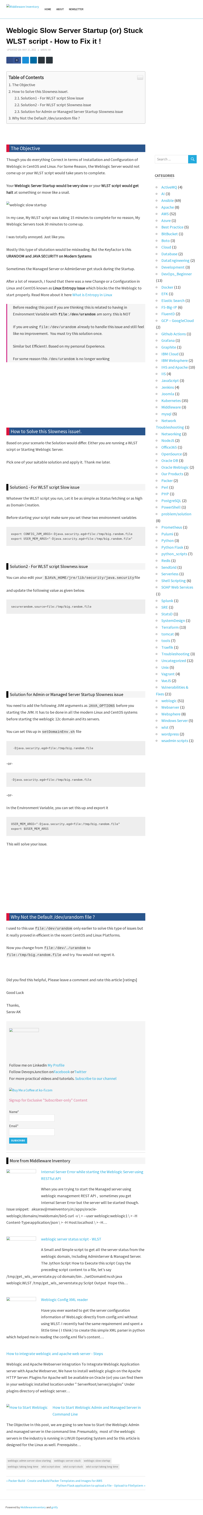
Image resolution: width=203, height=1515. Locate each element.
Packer (167, 480)
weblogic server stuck (67, 1460)
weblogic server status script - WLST (71, 1238)
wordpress (170, 733)
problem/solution (176, 513)
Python (167, 540)
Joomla (167, 393)
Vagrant (168, 673)
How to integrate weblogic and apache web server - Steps (54, 1353)
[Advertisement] (75, 395)
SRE (164, 607)
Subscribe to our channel (96, 1078)
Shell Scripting (173, 580)
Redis (165, 560)
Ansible (167, 200)
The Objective (23, 84)
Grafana (168, 340)
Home (48, 9)
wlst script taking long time (102, 1466)
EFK (164, 293)
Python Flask (172, 547)
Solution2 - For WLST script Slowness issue (56, 104)
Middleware (171, 407)
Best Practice (172, 227)
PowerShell (171, 507)
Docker (167, 287)
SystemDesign (173, 620)
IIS (163, 373)
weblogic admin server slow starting (29, 1460)
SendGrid (168, 567)
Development (173, 267)
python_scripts (174, 553)
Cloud (166, 247)
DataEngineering (175, 260)
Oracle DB (169, 460)
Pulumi (167, 533)
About (60, 9)
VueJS (166, 680)
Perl (164, 487)
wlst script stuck (73, 1466)
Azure (166, 220)
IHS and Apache (174, 367)
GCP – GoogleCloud (177, 320)
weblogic (169, 700)
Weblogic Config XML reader (64, 1299)
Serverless (169, 573)
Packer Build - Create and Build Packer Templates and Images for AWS (55, 1481)
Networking (171, 433)
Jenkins (167, 387)
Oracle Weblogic (175, 467)
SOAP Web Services (177, 587)
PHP (165, 493)
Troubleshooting (175, 653)
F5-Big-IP (169, 307)
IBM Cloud (169, 353)
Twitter (80, 1071)
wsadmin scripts (174, 740)
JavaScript (170, 380)
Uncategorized (173, 660)
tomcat (167, 633)
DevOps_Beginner (176, 273)
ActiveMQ (169, 187)
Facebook (62, 1071)
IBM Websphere (174, 360)
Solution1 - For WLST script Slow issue (52, 97)
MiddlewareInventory (33, 1507)
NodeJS (167, 440)
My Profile (56, 1065)
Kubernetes (171, 400)
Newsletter (76, 9)
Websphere (170, 713)
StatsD (167, 613)
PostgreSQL (171, 500)
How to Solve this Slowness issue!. (40, 91)
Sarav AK (45, 49)
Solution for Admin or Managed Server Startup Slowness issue (72, 111)
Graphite (168, 347)
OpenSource (171, 453)
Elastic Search (173, 300)
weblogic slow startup (97, 1460)
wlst (165, 727)
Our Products (172, 473)
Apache (167, 207)
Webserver (170, 707)
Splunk (167, 600)
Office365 (169, 447)
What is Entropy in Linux (92, 294)
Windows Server (174, 720)
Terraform (170, 627)
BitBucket (169, 233)
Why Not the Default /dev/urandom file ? (46, 118)
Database (169, 253)
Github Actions (173, 333)
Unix (165, 667)
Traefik (167, 647)
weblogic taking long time (23, 1466)
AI (163, 193)
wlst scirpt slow (50, 1466)
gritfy (54, 1507)
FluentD (168, 313)
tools (165, 640)
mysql (166, 413)
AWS (165, 213)
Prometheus (171, 527)
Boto (165, 240)
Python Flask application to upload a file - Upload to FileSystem (99, 1485)
